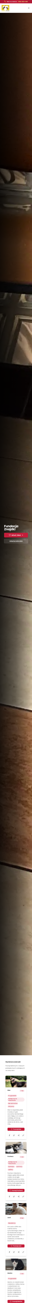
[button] (16, 1081)
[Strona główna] (5, 8)
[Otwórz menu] (29, 8)
